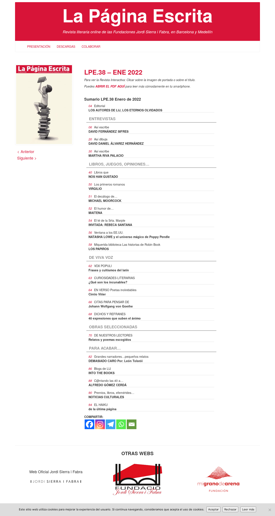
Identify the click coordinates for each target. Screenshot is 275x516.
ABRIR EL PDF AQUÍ (110, 86)
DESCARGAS (66, 46)
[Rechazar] (269, 510)
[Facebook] (89, 424)
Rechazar (230, 509)
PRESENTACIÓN (38, 46)
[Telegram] (110, 424)
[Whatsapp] (121, 424)
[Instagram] (100, 424)
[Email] (131, 424)
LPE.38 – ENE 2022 (113, 72)
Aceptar (213, 509)
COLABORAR (91, 46)
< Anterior (25, 151)
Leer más (248, 509)
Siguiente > (27, 158)
